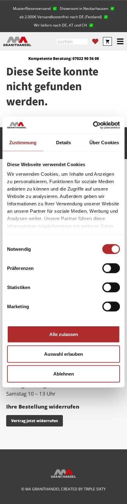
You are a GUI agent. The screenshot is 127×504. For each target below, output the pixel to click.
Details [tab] (63, 142)
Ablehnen (63, 373)
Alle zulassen (63, 334)
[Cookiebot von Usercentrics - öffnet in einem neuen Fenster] (93, 125)
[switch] (111, 268)
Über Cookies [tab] (104, 142)
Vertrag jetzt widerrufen (34, 420)
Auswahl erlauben (63, 353)
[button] (34, 7)
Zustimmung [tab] (23, 142)
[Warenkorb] (107, 41)
